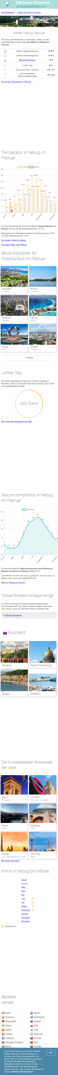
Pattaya (34, 346)
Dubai (5, 854)
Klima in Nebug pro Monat (13, 582)
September (25, 910)
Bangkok (6, 317)
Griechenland (39, 1017)
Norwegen (38, 1046)
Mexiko (8, 1046)
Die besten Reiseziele (10, 861)
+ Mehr (29, 357)
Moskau (7, 665)
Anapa (6, 693)
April (23, 891)
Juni (23, 899)
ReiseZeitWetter (7, 13)
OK (51, 1052)
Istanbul (35, 825)
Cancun (34, 317)
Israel (36, 1030)
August (24, 906)
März (23, 887)
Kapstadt (6, 288)
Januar (24, 880)
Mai (22, 895)
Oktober (24, 914)
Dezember (25, 921)
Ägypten (37, 1013)
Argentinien (38, 1034)
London (35, 797)
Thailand (37, 1021)
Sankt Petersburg (41, 665)
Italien (4, 828)
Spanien (8, 1030)
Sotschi (34, 693)
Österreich (9, 1017)
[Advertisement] (29, 114)
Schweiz (8, 1034)
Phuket (33, 288)
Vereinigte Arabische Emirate (13, 857)
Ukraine (8, 1025)
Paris (5, 797)
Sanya (5, 346)
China (36, 1042)
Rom (5, 825)
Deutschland (10, 1021)
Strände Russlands (13, 615)
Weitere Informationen (22, 1071)
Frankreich (6, 800)
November (25, 918)
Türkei (32, 828)
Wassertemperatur (27, 60)
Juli (22, 902)
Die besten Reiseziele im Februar (16, 82)
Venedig (35, 854)
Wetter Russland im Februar (29, 13)
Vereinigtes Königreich (39, 800)
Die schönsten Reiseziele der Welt (16, 421)
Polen (36, 1025)
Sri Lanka (37, 1038)
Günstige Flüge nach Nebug (13, 245)
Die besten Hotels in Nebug (13, 240)
